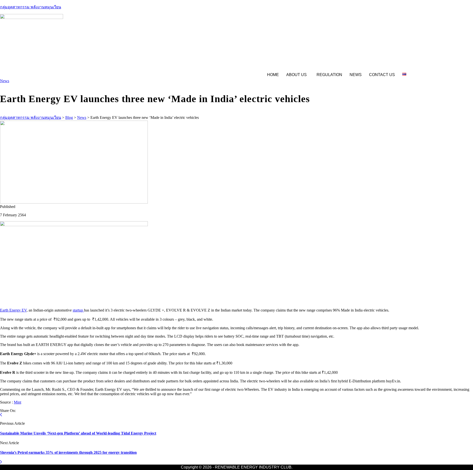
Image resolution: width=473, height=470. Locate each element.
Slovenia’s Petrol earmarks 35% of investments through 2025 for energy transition (68, 452)
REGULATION (329, 75)
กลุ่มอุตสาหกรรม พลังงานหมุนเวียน (30, 7)
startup (78, 310)
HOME (273, 75)
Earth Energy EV (13, 310)
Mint (17, 402)
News (4, 81)
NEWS (356, 75)
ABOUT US (296, 75)
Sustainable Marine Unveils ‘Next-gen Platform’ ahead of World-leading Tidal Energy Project (78, 433)
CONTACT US (382, 75)
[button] (298, 75)
